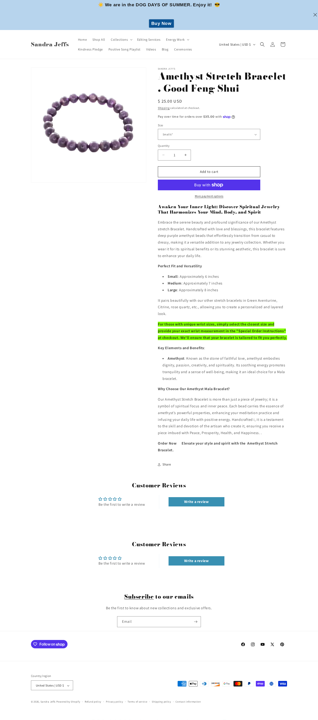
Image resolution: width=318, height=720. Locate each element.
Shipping (164, 108)
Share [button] (166, 464)
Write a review (196, 501)
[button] (121, 39)
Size (160, 125)
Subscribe (139, 596)
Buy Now (161, 23)
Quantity (163, 146)
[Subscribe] (195, 621)
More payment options (209, 196)
